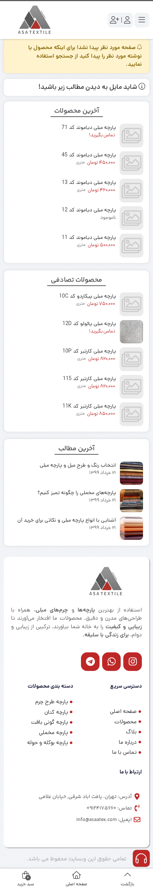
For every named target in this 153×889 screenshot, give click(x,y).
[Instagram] (132, 661)
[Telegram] (90, 661)
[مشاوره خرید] (141, 858)
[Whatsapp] (111, 661)
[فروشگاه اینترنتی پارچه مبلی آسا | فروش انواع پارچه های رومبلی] (37, 20)
